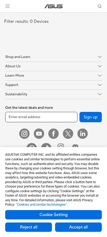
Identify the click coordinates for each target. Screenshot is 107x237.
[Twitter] (68, 133)
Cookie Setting (53, 214)
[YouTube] (39, 133)
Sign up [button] (91, 117)
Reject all (28, 227)
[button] (7, 6)
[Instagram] (24, 133)
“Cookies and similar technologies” (41, 204)
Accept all (78, 227)
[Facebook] (53, 133)
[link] (53, 6)
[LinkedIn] (82, 133)
